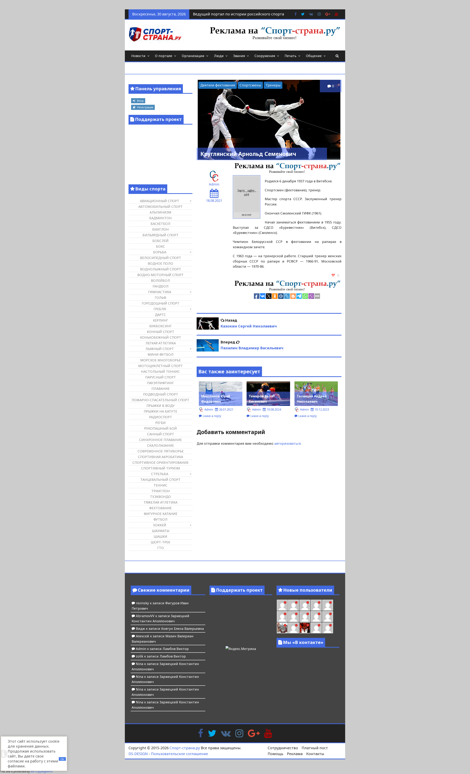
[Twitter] (212, 733)
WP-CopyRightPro (41, 771)
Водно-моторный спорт (160, 275)
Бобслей (160, 240)
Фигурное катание (160, 513)
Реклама (295, 753)
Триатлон (160, 491)
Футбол (160, 519)
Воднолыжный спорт (160, 269)
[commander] (328, 616)
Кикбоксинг (160, 326)
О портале (163, 56)
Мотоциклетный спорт (160, 366)
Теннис (160, 485)
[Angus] (305, 605)
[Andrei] (328, 628)
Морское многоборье (160, 360)
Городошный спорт (160, 303)
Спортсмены (250, 85)
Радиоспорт (160, 417)
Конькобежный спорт (160, 337)
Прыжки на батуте (160, 411)
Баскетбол (160, 223)
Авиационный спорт (159, 201)
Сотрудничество (283, 747)
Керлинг (160, 320)
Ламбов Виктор (175, 648)
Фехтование (160, 508)
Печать (290, 56)
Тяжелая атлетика (160, 502)
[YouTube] (268, 733)
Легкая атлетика (160, 343)
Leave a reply (212, 416)
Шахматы (160, 531)
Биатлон (160, 229)
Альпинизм (160, 212)
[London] (293, 605)
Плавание (160, 388)
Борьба (159, 252)
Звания (239, 56)
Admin (214, 184)
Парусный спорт (160, 377)
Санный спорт (160, 434)
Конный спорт (160, 331)
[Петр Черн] (282, 616)
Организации (193, 56)
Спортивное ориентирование (160, 462)
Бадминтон (160, 218)
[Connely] (305, 616)
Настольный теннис (160, 371)
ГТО (160, 548)
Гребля (159, 309)
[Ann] (293, 616)
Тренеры (273, 85)
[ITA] (293, 628)
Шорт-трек (160, 542)
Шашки (160, 536)
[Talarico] (316, 605)
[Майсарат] (305, 628)
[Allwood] (282, 605)
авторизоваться (287, 443)
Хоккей (159, 525)
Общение (314, 56)
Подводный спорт (160, 394)
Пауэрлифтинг (160, 383)
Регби (160, 422)
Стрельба (159, 474)
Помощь (275, 753)
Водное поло (160, 263)
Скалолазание (160, 445)
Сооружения (264, 56)
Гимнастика (159, 292)
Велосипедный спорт (160, 258)
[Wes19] (282, 628)
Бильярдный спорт (160, 235)
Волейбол (160, 280)
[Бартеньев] (316, 628)
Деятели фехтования (217, 85)
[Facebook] (200, 733)
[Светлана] (316, 616)
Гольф (160, 297)
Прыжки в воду (161, 405)
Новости (138, 56)
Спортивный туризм (160, 468)
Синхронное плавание (160, 440)
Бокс (160, 246)
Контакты (315, 753)
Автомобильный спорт (160, 206)
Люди (219, 56)
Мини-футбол (160, 354)
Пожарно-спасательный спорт (160, 400)
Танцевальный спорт (160, 479)
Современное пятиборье (161, 451)
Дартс (160, 314)
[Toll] (328, 605)
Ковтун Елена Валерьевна (182, 628)
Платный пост (315, 747)
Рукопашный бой (160, 428)
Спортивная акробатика (160, 457)
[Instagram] (239, 733)
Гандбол (161, 286)
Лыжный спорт (159, 349)
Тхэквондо (160, 496)
